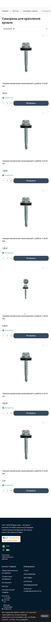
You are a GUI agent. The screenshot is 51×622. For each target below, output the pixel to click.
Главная (5, 11)
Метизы (16, 11)
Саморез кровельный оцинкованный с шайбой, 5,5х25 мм (25, 84)
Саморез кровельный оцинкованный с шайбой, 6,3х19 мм (25, 394)
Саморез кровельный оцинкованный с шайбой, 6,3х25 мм (25, 472)
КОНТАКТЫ (28, 581)
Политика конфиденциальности (32, 590)
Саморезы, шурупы (30, 11)
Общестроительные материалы (10, 571)
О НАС (26, 570)
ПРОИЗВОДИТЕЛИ (31, 585)
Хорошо (44, 616)
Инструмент (7, 582)
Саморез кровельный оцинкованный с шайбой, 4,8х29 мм (25, 317)
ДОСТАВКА (28, 578)
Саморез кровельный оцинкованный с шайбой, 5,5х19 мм (25, 162)
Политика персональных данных (7, 557)
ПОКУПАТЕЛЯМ (29, 574)
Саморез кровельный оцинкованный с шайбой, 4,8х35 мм (25, 239)
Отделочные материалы (7, 577)
